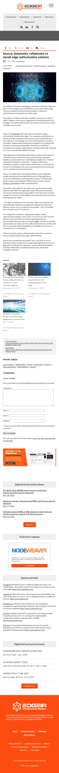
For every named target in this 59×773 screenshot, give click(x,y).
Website (6, 421)
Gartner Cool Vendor (11, 183)
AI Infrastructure (11, 17)
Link (31, 48)
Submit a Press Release (39, 747)
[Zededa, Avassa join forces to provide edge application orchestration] (14, 306)
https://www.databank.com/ (22, 589)
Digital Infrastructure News (24, 66)
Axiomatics (16, 134)
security (33, 367)
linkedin (26, 27)
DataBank (7, 585)
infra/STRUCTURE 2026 (18, 675)
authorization (21, 365)
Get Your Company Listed (20, 747)
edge (8, 123)
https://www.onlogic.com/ (13, 620)
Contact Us (23, 750)
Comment (42, 48)
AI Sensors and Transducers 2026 (22, 653)
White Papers (29, 735)
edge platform (23, 367)
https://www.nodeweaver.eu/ (31, 609)
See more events (29, 686)
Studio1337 (34, 765)
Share (9, 48)
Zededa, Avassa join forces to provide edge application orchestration (14, 316)
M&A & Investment (40, 66)
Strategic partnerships (32, 743)
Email (5, 416)
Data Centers (49, 17)
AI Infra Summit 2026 (25, 664)
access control (8, 365)
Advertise (47, 743)
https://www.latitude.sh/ (19, 599)
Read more (29, 524)
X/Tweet (20, 48)
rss (21, 27)
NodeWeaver (8, 604)
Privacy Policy (35, 750)
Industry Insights (28, 731)
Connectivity (37, 17)
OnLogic (6, 613)
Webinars (42, 731)
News (14, 731)
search (37, 27)
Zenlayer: (6, 625)
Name (6, 410)
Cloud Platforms (25, 17)
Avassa (27, 106)
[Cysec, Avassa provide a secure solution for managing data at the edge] (39, 269)
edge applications (9, 367)
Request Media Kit (15, 743)
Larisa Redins (20, 61)
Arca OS (6, 245)
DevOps (48, 365)
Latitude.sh (7, 594)
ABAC (37, 221)
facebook (32, 27)
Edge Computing (30, 22)
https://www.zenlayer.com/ (34, 630)
